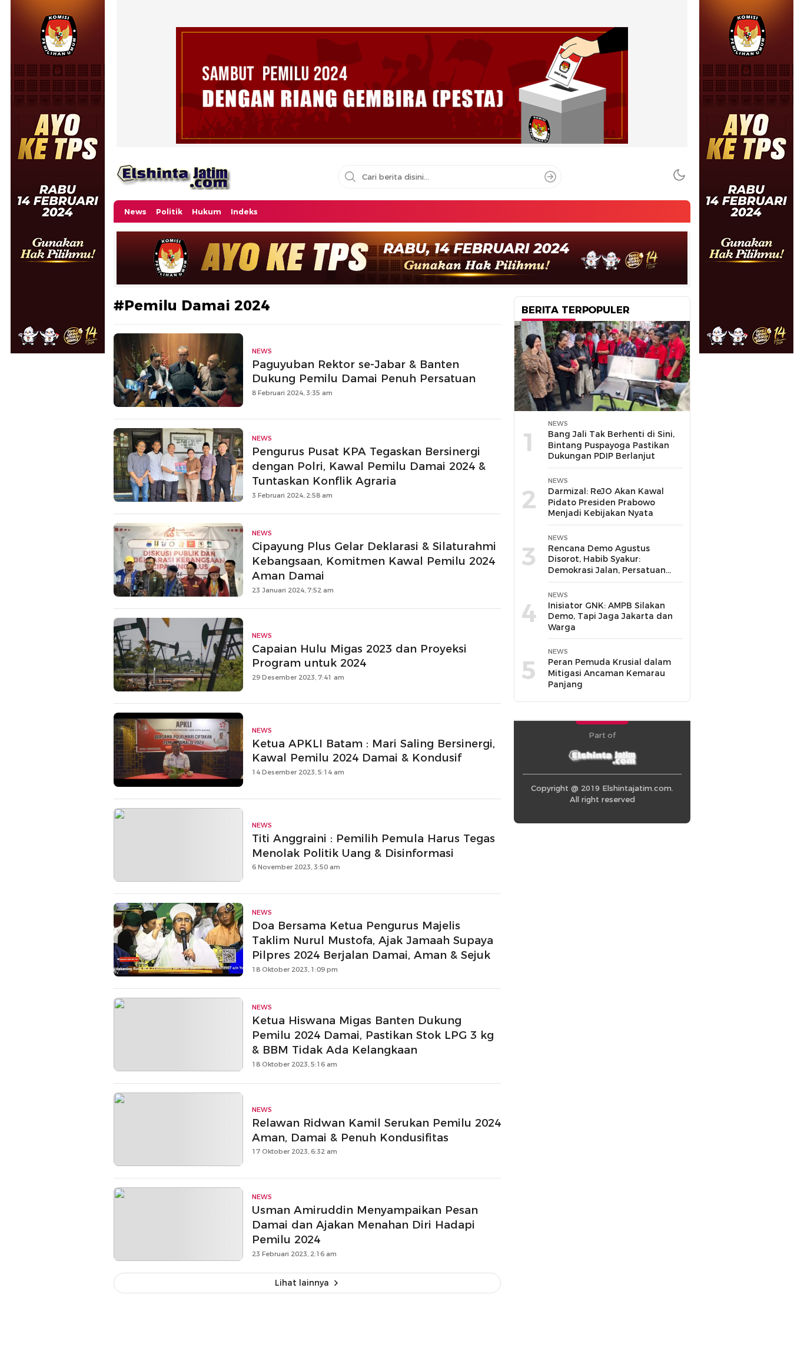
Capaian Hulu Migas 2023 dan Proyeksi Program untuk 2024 (359, 656)
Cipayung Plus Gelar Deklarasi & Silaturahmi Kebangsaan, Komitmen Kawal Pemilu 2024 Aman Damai (374, 560)
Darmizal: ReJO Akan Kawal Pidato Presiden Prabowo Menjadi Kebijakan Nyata (606, 502)
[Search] (550, 176)
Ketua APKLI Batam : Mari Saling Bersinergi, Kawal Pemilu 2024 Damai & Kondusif (373, 751)
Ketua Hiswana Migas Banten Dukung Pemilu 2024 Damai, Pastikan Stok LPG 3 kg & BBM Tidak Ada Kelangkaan (373, 1035)
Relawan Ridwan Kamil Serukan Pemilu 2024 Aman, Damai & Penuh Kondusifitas (376, 1130)
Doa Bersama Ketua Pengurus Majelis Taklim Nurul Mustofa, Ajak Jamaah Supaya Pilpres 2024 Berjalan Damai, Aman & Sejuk (372, 940)
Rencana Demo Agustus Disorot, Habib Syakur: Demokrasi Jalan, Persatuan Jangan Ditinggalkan (607, 565)
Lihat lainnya (302, 1282)
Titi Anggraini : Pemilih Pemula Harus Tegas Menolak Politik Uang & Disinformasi (373, 846)
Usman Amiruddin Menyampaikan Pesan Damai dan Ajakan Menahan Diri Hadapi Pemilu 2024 (365, 1224)
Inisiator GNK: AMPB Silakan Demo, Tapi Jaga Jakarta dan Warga (610, 616)
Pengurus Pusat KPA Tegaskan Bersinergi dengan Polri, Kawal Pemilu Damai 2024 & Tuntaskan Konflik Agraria (369, 466)
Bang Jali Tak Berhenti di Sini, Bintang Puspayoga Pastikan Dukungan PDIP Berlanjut (611, 445)
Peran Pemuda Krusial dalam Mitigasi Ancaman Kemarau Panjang (609, 672)
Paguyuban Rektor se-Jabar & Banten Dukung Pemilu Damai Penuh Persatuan (364, 371)
